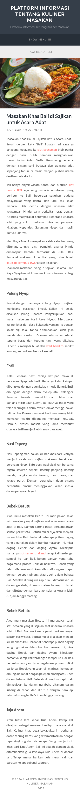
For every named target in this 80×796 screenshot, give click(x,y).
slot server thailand (32, 553)
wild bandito (54, 346)
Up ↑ (41, 787)
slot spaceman (47, 149)
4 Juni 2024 (13, 129)
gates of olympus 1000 (21, 262)
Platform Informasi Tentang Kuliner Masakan (40, 14)
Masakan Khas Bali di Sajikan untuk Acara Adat (39, 119)
